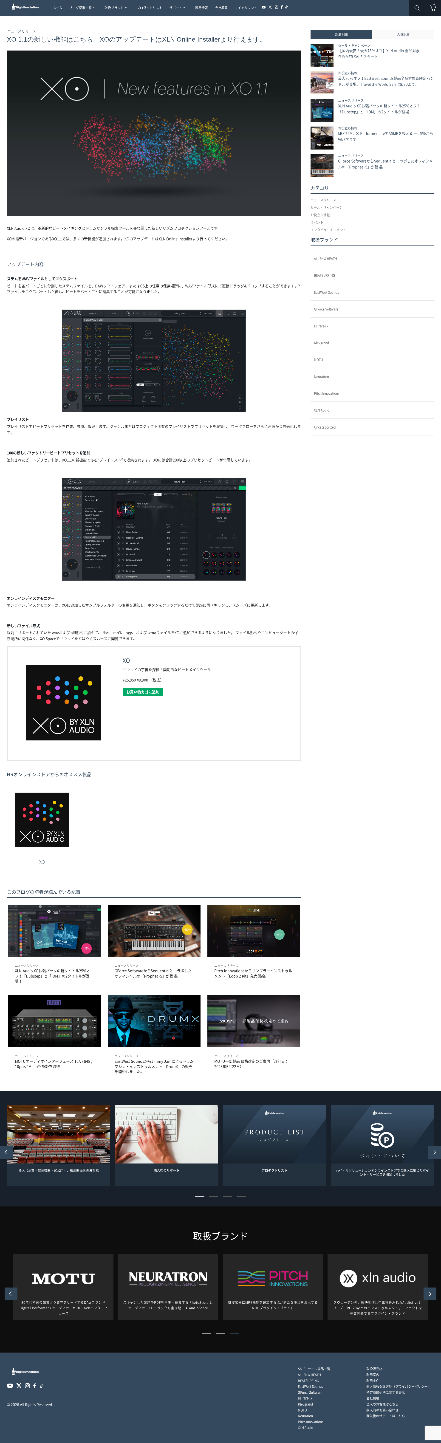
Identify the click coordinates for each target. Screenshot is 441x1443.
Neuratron (321, 376)
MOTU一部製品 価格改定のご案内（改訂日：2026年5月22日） (251, 1064)
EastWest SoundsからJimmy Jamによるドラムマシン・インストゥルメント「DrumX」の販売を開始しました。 (154, 1066)
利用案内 (372, 1374)
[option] (59, 1145)
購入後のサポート (166, 1170)
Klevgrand (321, 342)
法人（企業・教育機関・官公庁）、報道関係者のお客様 (58, 1170)
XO (126, 660)
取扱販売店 (374, 1368)
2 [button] (213, 1196)
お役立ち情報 (347, 73)
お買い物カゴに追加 (142, 692)
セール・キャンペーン (354, 45)
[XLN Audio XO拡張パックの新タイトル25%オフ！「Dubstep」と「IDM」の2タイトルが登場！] (322, 110)
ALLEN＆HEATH (325, 258)
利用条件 (372, 1380)
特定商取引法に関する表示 (385, 1392)
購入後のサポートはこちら (385, 1415)
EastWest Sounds (326, 292)
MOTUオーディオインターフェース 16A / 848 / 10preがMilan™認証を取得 (54, 1064)
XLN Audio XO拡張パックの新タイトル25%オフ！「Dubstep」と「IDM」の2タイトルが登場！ (52, 975)
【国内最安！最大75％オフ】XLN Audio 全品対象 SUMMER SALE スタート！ (379, 53)
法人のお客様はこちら (382, 1404)
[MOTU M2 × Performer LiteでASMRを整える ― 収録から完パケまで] (322, 138)
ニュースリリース (21, 31)
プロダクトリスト (274, 1170)
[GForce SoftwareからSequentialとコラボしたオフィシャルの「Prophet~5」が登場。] (322, 165)
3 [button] (227, 1196)
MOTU (318, 359)
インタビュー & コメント (328, 229)
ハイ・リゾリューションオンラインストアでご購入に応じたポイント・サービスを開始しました (382, 1172)
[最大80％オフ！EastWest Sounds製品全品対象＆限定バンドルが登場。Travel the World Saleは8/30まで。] (322, 82)
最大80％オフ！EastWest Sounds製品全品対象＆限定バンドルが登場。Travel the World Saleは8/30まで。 (386, 81)
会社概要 (372, 1398)
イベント (317, 222)
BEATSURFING (324, 275)
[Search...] (391, 721)
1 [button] (199, 1196)
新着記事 (341, 34)
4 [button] (241, 1196)
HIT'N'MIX (321, 326)
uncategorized (325, 427)
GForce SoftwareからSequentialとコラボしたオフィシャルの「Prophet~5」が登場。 (153, 973)
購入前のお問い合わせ (382, 1410)
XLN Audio (321, 410)
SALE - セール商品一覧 (314, 1368)
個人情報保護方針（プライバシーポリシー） (398, 1386)
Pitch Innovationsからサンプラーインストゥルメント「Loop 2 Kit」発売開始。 (253, 973)
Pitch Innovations (326, 393)
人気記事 (403, 34)
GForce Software (326, 309)
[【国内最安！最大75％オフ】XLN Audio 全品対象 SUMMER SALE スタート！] (322, 55)
